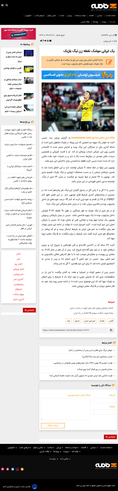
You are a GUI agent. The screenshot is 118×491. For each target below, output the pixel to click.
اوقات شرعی (85, 21)
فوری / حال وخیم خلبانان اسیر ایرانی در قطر (19, 226)
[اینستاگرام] (17, 469)
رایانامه (112, 406)
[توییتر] (45, 41)
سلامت (61, 15)
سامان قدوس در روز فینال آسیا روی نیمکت (94, 369)
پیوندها (96, 21)
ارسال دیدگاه (53, 425)
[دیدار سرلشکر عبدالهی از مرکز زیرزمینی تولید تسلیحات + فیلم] (29, 80)
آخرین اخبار (18, 300)
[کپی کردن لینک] (111, 330)
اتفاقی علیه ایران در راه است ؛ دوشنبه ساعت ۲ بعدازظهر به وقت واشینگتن (19, 239)
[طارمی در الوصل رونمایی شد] (29, 69)
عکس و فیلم (51, 15)
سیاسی (100, 15)
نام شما (112, 395)
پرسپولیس (18, 284)
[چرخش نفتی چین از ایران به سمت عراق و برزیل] (29, 53)
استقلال (18, 289)
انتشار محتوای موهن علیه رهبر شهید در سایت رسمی (91, 308)
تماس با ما (65, 459)
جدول (77, 321)
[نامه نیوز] (104, 7)
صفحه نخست (111, 15)
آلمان (111, 321)
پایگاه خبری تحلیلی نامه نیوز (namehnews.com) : (92, 138)
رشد (68, 321)
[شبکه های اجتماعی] (2, 5)
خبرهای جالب (39, 15)
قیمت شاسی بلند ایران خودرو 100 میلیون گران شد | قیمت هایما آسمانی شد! (81, 376)
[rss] (22, 469)
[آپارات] (2, 469)
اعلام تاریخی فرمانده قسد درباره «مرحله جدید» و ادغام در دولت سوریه (18, 214)
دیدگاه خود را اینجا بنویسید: (79, 395)
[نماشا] (7, 469)
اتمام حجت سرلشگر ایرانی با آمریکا (19, 168)
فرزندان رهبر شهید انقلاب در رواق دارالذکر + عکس (20, 179)
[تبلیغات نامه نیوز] (78, 74)
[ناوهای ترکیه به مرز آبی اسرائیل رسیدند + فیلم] (29, 108)
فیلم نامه (112, 21)
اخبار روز (18, 264)
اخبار (18, 254)
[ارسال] (50, 41)
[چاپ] (47, 41)
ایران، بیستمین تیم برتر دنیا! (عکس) (97, 356)
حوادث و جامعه (80, 15)
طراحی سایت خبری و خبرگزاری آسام (17, 486)
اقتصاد (91, 15)
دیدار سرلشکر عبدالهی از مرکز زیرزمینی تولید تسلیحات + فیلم (13, 84)
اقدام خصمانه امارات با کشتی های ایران (19, 157)
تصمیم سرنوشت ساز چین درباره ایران (18, 146)
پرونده (104, 21)
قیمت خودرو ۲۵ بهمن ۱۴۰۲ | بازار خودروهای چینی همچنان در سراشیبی (83, 363)
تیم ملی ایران (89, 321)
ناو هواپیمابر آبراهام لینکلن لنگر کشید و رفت (18, 190)
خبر (18, 259)
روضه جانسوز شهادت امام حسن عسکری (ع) (18, 201)
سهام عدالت (18, 294)
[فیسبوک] (43, 41)
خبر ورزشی (18, 274)
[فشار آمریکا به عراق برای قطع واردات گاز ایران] (29, 96)
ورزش (69, 15)
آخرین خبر (18, 279)
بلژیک (102, 321)
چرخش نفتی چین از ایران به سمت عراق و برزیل (14, 57)
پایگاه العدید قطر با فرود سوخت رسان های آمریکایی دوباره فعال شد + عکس (18, 133)
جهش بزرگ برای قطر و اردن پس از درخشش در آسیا (90, 350)
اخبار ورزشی (18, 269)
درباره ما (53, 459)
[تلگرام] (40, 41)
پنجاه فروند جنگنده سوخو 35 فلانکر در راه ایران (93, 313)
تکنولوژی (28, 15)
